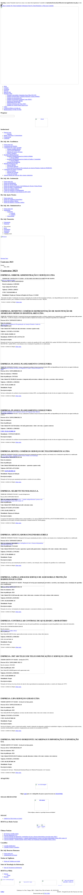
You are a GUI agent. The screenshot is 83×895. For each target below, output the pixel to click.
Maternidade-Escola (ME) (13, 102)
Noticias (6, 874)
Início (5, 86)
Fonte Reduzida (36, 5)
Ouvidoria (6, 89)
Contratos (12, 214)
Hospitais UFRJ (8, 93)
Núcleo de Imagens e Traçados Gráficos (14, 202)
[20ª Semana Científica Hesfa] (22, 673)
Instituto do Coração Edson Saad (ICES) (17, 105)
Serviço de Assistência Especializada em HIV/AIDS (17, 191)
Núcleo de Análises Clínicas (11, 201)
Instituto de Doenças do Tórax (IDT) (16, 104)
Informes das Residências (13, 162)
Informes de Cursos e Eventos (14, 152)
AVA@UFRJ (59, 793)
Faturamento (7, 222)
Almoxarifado (10, 216)
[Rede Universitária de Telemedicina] (49, 885)
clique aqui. (19, 302)
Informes (9, 134)
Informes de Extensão (12, 172)
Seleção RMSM (14, 157)
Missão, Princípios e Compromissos (13, 135)
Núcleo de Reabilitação (10, 183)
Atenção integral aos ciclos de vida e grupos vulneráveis (18, 175)
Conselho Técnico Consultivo (11, 847)
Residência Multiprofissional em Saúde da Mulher (20, 156)
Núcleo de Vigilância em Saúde (12, 861)
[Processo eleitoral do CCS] (22, 629)
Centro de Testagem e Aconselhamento (14, 190)
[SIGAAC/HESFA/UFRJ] (22, 323)
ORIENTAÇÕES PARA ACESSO (13, 818)
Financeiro (6, 223)
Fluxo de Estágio (11, 171)
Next (6, 258)
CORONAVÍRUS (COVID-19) (12, 108)
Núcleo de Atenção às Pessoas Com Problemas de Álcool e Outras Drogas (23, 186)
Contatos (6, 87)
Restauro (6, 876)
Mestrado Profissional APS (11, 163)
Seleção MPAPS (11, 165)
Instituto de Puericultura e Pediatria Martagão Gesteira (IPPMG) (23, 96)
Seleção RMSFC (14, 160)
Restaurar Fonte (26, 5)
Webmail (6, 90)
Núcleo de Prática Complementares (13, 187)
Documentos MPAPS (12, 166)
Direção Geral (7, 132)
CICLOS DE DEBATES (13, 150)
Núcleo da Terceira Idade (10, 184)
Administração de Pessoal (10, 855)
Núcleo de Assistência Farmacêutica (13, 199)
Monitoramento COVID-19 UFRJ (12, 109)
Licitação (12, 213)
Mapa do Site (7, 92)
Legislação (6, 138)
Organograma (7, 137)
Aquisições (10, 211)
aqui (25, 793)
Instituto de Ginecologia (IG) (14, 98)
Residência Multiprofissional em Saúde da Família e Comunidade (24, 159)
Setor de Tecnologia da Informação (13, 867)
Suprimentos (7, 210)
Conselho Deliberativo (9, 846)
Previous (3, 258)
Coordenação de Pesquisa (10, 146)
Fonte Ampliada (16, 5)
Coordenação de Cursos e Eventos (12, 147)
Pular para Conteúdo (47, 5)
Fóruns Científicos (12, 153)
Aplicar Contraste (6, 5)
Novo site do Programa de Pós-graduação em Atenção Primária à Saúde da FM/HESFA (29, 168)
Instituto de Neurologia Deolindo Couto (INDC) (19, 99)
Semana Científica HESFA (14, 149)
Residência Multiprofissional (11, 155)
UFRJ (5, 106)
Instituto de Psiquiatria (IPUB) (15, 101)
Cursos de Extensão (12, 173)
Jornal (8, 875)
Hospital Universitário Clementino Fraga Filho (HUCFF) (21, 95)
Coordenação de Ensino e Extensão (13, 169)
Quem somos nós (8, 144)
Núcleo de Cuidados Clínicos (11, 189)
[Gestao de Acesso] (27, 885)
